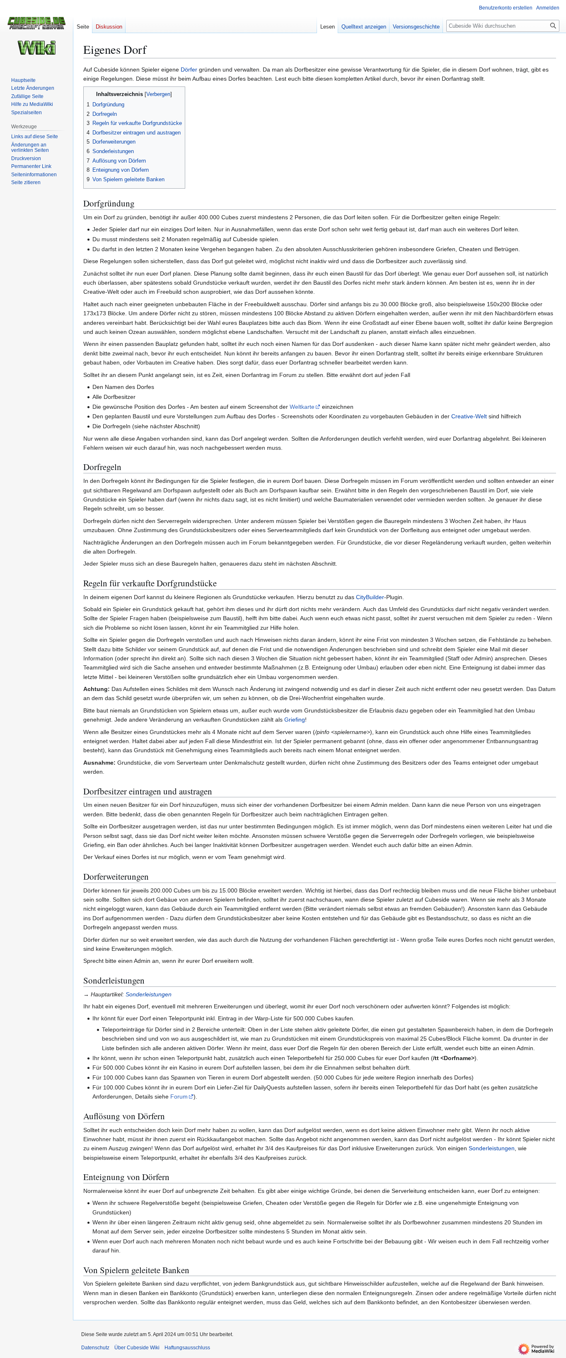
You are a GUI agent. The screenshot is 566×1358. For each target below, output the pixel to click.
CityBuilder (370, 597)
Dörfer (189, 69)
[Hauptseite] (36, 33)
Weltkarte (302, 406)
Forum (179, 1096)
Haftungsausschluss (187, 1348)
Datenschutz (95, 1348)
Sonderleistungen (149, 994)
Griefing (294, 719)
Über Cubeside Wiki (137, 1348)
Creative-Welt (469, 416)
